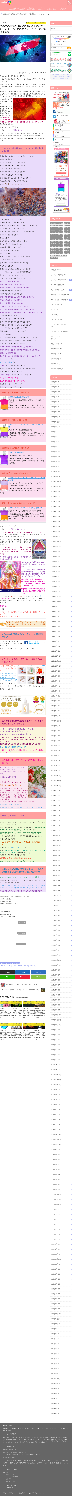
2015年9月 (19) (55, 970)
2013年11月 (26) (56, 1079)
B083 (60, 246)
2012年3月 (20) (55, 1179)
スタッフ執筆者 (58, 290)
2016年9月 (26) (55, 910)
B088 (60, 248)
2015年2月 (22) (55, 1005)
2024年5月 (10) (55, 452)
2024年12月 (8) (55, 417)
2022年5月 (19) (55, 571)
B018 (9, 966)
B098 (26, 966)
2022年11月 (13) (56, 541)
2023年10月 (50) (56, 486)
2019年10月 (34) (56, 726)
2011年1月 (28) (55, 1249)
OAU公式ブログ (62, 8)
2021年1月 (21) (55, 651)
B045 (53, 234)
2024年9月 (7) (55, 432)
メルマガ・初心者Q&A (60, 332)
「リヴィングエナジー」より (21, 1442)
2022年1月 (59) (55, 591)
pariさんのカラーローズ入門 (31, 1441)
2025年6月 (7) (55, 387)
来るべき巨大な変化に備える (14, 392)
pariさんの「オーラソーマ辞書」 (14, 1441)
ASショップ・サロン (41, 8)
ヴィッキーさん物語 (7, 1442)
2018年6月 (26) (55, 805)
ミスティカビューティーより (60, 326)
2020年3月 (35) (55, 701)
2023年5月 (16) (55, 511)
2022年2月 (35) (55, 586)
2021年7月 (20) (55, 621)
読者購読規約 (54, 47)
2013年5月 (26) (55, 1109)
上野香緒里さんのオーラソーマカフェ (25, 1462)
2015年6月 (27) (55, 985)
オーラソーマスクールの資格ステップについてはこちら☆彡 (20, 807)
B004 (66, 223)
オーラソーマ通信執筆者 (60, 280)
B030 (66, 230)
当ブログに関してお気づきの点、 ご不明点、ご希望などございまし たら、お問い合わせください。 (61, 76)
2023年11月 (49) (56, 481)
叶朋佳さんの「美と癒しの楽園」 (13, 1460)
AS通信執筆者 (31, 8)
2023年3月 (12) (55, 521)
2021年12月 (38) (56, 596)
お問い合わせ (6, 1472)
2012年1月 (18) (55, 1189)
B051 (53, 237)
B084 (66, 246)
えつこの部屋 (6, 1437)
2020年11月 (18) (56, 661)
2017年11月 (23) (56, 840)
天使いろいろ (56, 344)
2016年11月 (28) (56, 900)
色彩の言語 (56, 359)
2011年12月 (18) (56, 1194)
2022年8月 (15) (55, 556)
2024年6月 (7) (55, 447)
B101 (66, 253)
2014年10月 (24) (56, 1025)
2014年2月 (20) (55, 1064)
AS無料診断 (8, 1478)
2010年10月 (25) (56, 1264)
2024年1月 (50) (55, 471)
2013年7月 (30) (55, 1099)
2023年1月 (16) (55, 531)
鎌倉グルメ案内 (57, 369)
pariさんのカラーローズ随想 (46, 1441)
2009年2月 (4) (55, 1364)
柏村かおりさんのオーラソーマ (10, 1449)
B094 (60, 251)
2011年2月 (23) (55, 1244)
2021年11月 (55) (56, 601)
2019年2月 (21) (55, 766)
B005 (53, 225)
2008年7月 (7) (55, 1398)
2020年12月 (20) (56, 656)
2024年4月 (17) (55, 457)
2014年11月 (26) (56, 1020)
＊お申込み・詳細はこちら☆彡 (10, 804)
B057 (60, 239)
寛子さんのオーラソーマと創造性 (52, 1460)
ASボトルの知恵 (12, 8)
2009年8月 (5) (55, 1334)
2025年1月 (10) (55, 412)
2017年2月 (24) (55, 885)
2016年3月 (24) (55, 940)
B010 (60, 225)
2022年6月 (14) (55, 566)
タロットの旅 (56, 304)
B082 (53, 246)
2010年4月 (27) (55, 1294)
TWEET (22, 933)
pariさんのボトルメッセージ (27, 1439)
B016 (3, 966)
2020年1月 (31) (55, 711)
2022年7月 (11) (55, 561)
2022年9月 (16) (55, 551)
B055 (53, 239)
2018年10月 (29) (56, 785)
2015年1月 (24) (55, 1010)
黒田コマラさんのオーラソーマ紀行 (9, 1457)
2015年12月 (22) (56, 955)
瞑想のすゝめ (56, 354)
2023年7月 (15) (55, 501)
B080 (60, 244)
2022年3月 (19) (55, 581)
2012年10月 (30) (56, 1144)
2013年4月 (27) (55, 1114)
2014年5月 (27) (55, 1050)
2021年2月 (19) (55, 646)
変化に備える (34, 966)
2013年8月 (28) (55, 1094)
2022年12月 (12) (56, 536)
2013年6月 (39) (55, 1104)
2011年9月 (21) (55, 1209)
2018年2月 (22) (55, 825)
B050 (66, 234)
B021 (66, 227)
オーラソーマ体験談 (58, 275)
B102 (53, 255)
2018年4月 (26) (55, 815)
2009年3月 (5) (55, 1359)
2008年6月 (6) (55, 1403)
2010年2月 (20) (55, 1304)
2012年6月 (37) (55, 1164)
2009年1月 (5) (55, 1369)
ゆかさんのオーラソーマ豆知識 (57, 1428)
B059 (53, 241)
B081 (66, 244)
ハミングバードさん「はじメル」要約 (45, 1439)
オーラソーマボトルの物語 (28, 1428)
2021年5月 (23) (55, 631)
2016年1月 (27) (55, 950)
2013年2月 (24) (55, 1124)
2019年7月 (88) (55, 741)
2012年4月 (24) (55, 1174)
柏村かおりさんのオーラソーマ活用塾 (9, 1452)
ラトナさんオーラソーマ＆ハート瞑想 (39, 1463)
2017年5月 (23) (55, 870)
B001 (60, 223)
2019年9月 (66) (55, 731)
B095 (20, 966)
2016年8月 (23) (55, 915)
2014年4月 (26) (55, 1055)
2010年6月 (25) (55, 1284)
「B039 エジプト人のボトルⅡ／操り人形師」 (24, 508)
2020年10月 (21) (56, 666)
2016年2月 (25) (55, 945)
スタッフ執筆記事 (21, 8)
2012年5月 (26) (55, 1169)
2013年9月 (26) (55, 1089)
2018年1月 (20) (55, 830)
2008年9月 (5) (55, 1388)
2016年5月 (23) (55, 930)
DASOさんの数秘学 (54, 1463)
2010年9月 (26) (55, 1269)
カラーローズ (62, 255)
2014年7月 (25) (55, 1040)
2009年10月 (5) (55, 1324)
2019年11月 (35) (56, 721)
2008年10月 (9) (55, 1383)
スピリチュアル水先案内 (60, 295)
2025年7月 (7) (55, 382)
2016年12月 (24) (56, 895)
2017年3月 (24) (55, 880)
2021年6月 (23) (55, 626)
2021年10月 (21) (56, 606)
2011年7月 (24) (55, 1219)
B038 (60, 232)
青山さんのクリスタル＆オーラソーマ (32, 1460)
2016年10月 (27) (56, 905)
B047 (60, 234)
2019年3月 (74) (55, 761)
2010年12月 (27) (56, 1254)
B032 (53, 232)
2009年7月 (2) (55, 1339)
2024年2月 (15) (55, 467)
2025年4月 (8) (55, 397)
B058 (66, 239)
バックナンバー (60, 47)
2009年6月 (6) (55, 1344)
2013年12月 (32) (56, 1074)
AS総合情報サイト (52, 8)
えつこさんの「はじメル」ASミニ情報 (21, 1437)
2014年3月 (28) (55, 1060)
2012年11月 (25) (56, 1139)
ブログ (54, 314)
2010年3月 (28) (55, 1299)
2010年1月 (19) (55, 1309)
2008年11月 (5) (55, 1379)
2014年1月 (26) (55, 1069)
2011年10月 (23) (56, 1204)
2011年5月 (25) (55, 1229)
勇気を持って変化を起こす (13, 420)
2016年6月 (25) (55, 925)
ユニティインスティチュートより (60, 338)
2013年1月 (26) (55, 1129)
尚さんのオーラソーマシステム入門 (11, 1428)
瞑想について (56, 349)
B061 (66, 241)
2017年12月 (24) (56, 835)
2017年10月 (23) (56, 845)
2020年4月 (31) (55, 696)
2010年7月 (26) (55, 1279)
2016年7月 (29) (55, 920)
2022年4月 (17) (55, 576)
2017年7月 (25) (55, 860)
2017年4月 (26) (55, 875)
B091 (66, 248)
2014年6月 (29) (55, 1045)
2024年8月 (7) (55, 437)
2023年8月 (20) (55, 496)
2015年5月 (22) (55, 990)
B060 (60, 241)
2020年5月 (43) (55, 691)
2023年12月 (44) (56, 476)
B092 (53, 251)
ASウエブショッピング (11, 1479)
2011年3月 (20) (55, 1239)
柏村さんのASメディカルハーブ (23, 1452)
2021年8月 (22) (55, 616)
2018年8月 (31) (55, 795)
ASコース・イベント (10, 1481)
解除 (64, 41)
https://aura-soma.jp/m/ (7, 916)
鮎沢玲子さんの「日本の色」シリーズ (14, 1454)
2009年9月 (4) (55, 1329)
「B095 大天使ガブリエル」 (17, 397)
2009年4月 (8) (55, 1354)
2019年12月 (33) (56, 716)
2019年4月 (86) (55, 756)
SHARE (22, 922)
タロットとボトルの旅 (59, 300)
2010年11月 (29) (56, 1259)
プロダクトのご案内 (58, 319)
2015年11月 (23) (56, 960)
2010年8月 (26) (55, 1274)
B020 (60, 227)
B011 (66, 225)
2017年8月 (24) (55, 855)
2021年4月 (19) (55, 636)
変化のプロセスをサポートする (15, 473)
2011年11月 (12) (56, 1199)
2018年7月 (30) (55, 800)
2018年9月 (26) (55, 790)
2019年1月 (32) (55, 771)
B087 (53, 248)
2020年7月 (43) (55, 681)
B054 (66, 237)
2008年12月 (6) (55, 1374)
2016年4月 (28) (55, 935)
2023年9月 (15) (55, 491)
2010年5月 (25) (55, 1289)
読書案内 (55, 364)
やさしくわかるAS (10, 1474)
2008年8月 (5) (55, 1393)
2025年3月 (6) (55, 402)
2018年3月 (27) (55, 820)
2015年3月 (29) (55, 1000)
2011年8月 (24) (55, 1214)
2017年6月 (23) (55, 865)
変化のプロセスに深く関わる (14, 448)
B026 (60, 230)
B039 (15, 966)
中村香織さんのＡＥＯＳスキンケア (45, 1462)
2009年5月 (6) (55, 1349)
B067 (53, 244)
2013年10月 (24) (56, 1084)
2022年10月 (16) (56, 546)
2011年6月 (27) (55, 1224)
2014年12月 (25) (56, 1015)
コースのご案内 (57, 285)
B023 (53, 230)
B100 (60, 253)
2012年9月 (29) (55, 1149)
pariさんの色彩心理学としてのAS (10, 1439)
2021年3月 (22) (55, 641)
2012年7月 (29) (55, 1159)
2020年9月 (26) (55, 671)
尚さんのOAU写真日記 (61, 1441)
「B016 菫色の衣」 (15, 452)
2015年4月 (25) (55, 995)
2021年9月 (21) (55, 611)
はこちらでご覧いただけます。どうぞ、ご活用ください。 (25, 624)
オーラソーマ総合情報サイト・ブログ (22, 1493)
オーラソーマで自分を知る (12, 1476)
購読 (59, 41)
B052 (60, 237)
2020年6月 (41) (55, 686)
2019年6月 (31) (55, 746)
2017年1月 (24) (55, 890)
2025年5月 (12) (55, 392)
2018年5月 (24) (55, 810)
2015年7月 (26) (55, 980)
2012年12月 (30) (56, 1134)
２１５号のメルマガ (14, 847)
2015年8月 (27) (55, 975)
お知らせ (56, 270)
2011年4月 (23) (55, 1234)
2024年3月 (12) (55, 462)
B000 (53, 223)
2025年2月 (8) (55, 407)
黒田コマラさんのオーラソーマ (33, 1454)
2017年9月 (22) (55, 850)
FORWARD (21, 944)
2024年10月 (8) (55, 427)
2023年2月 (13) (55, 526)
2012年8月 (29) (55, 1154)
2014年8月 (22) (55, 1035)
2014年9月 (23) (55, 1030)
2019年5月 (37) (55, 751)
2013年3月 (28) (55, 1119)
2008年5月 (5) (55, 1408)
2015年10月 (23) (56, 965)
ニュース (54, 309)
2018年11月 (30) (56, 780)
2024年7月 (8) (55, 442)
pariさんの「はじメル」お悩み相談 (11, 963)
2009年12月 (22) (56, 1314)
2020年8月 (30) (55, 676)
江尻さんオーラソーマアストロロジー (18, 1463)
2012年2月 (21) (55, 1184)
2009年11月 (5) (55, 1319)
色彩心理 (54, 258)
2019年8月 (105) (56, 736)
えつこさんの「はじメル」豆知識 (40, 1437)
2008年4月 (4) (55, 1413)
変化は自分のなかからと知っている (17, 503)
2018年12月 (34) (56, 776)
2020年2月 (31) (55, 706)
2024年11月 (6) (55, 422)
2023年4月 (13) (55, 516)
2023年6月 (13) (55, 506)
